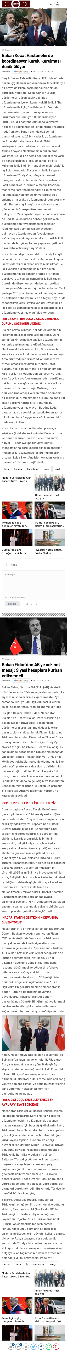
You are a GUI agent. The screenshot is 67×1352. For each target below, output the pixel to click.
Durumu (18, 469)
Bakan (7, 1264)
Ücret (57, 469)
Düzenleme (32, 469)
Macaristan (38, 1264)
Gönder (12, 603)
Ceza (6, 469)
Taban (46, 469)
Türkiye (52, 1264)
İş (27, 1264)
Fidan (18, 1264)
